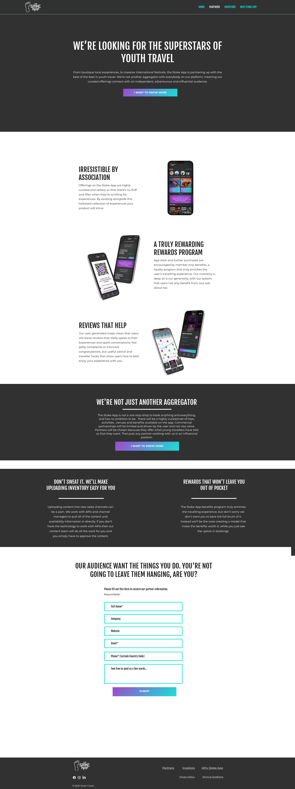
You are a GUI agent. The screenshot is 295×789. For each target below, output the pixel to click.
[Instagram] (79, 777)
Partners (168, 768)
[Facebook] (74, 777)
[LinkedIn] (84, 777)
